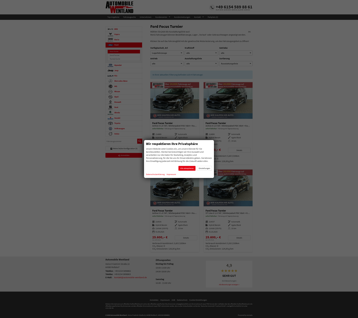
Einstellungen (204, 168)
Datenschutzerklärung (155, 174)
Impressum (171, 174)
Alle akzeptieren (187, 168)
